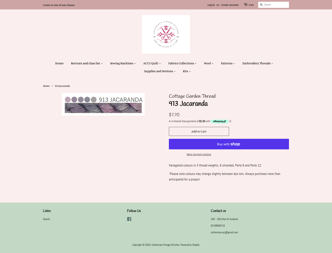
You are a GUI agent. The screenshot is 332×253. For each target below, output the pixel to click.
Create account (230, 4)
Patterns (227, 63)
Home (59, 63)
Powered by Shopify (190, 244)
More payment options (199, 154)
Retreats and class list (86, 63)
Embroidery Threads (256, 63)
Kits (186, 71)
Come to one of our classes (59, 5)
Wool (208, 63)
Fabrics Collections (181, 63)
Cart (251, 4)
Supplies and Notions (158, 71)
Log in (211, 4)
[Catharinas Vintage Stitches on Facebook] (129, 220)
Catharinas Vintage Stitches (165, 244)
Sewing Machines (122, 63)
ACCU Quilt (151, 63)
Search (46, 219)
